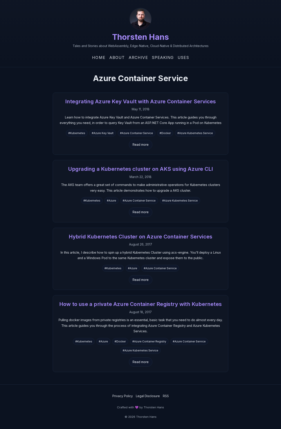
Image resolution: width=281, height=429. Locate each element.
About (117, 57)
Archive (138, 57)
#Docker (165, 133)
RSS (166, 396)
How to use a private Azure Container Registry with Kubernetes (140, 304)
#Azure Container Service (136, 133)
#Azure (111, 200)
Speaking (163, 57)
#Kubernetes (76, 133)
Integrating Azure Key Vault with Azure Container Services (140, 101)
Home (98, 57)
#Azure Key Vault (102, 133)
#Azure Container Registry (149, 341)
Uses (183, 57)
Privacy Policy (122, 396)
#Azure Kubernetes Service (195, 133)
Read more (141, 144)
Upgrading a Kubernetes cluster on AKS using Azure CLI (140, 169)
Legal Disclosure (148, 396)
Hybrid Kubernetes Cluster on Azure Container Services (141, 236)
